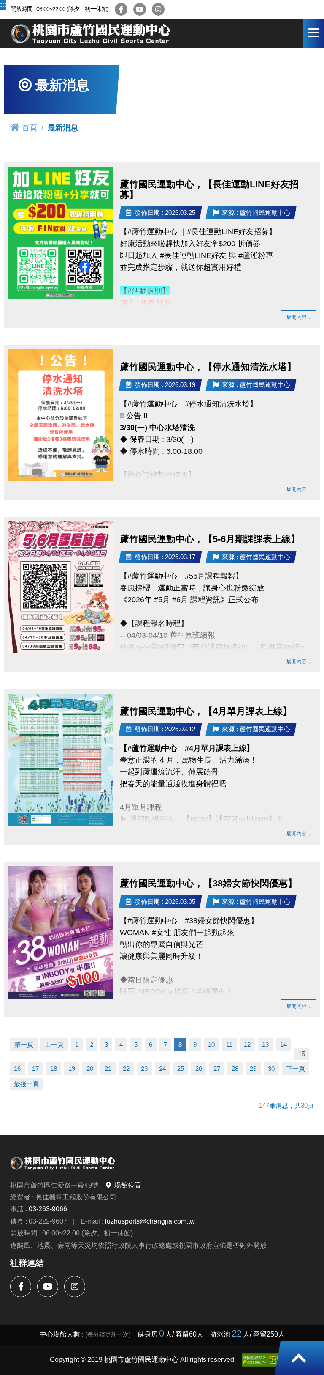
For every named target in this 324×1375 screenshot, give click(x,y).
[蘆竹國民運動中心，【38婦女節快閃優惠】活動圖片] (60, 932)
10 (211, 1044)
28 (235, 1068)
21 (108, 1068)
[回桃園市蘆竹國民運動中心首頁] (91, 33)
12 (247, 1044)
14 (283, 1044)
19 (71, 1068)
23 (144, 1068)
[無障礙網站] (260, 1360)
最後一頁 (26, 1083)
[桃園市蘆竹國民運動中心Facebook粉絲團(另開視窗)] (121, 9)
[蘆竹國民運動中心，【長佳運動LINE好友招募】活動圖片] (60, 233)
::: (3, 5)
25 (180, 1068)
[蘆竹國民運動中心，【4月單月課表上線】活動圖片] (60, 760)
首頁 (29, 127)
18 (53, 1068)
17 (35, 1068)
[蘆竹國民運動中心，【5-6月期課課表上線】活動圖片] (60, 587)
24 (162, 1068)
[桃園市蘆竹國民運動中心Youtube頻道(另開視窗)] (139, 9)
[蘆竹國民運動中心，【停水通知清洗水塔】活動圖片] (60, 415)
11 (229, 1044)
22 (126, 1068)
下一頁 (295, 1068)
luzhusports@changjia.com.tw (150, 1221)
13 (265, 1044)
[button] (298, 1358)
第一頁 (23, 1044)
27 (216, 1068)
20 (89, 1068)
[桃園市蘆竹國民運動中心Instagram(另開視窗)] (158, 9)
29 (253, 1068)
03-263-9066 (48, 1209)
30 (271, 1068)
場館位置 (127, 1185)
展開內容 (296, 317)
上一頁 (54, 1044)
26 (198, 1068)
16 (17, 1068)
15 (301, 1053)
